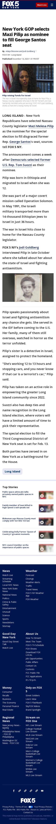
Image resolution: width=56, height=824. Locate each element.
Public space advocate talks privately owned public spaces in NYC (17, 494)
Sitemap (6, 626)
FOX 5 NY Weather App (35, 594)
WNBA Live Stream (31, 770)
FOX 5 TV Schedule (35, 645)
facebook (13, 790)
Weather (31, 571)
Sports (5, 618)
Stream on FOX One (33, 719)
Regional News (8, 719)
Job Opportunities (34, 658)
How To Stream (33, 638)
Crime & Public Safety (9, 603)
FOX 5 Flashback (34, 702)
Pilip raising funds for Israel (16, 95)
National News (9, 594)
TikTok (25, 790)
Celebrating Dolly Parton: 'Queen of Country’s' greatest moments (19, 532)
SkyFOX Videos (33, 706)
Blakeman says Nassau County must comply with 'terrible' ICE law (19, 519)
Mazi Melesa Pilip (41, 126)
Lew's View (31, 699)
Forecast (30, 575)
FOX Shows (31, 648)
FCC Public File (33, 672)
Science (6, 615)
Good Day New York (9, 635)
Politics (5, 598)
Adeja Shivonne (12, 51)
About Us (32, 633)
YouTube (31, 790)
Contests (30, 669)
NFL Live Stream (34, 725)
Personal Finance (10, 706)
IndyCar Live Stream (31, 746)
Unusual (6, 611)
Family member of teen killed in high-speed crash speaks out (17, 506)
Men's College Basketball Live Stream (33, 754)
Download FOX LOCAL (33, 653)
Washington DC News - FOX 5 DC (10, 741)
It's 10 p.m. (31, 680)
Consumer (7, 691)
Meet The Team (33, 641)
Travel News (32, 589)
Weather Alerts (33, 582)
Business (6, 699)
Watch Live (42, 5)
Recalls (5, 695)
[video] (46, 495)
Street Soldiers (33, 695)
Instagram (19, 790)
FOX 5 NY (6, 55)
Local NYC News (10, 585)
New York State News (9, 590)
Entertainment (9, 608)
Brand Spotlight (33, 709)
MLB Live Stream (34, 735)
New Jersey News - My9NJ (11, 726)
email (42, 790)
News (6, 571)
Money (6, 687)
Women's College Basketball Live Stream (34, 763)
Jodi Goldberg (29, 51)
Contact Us (31, 665)
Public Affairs (32, 662)
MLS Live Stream (34, 775)
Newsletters (8, 622)
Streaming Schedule (7, 580)
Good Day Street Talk (10, 643)
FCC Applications (34, 676)
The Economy (9, 702)
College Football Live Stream (33, 730)
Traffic (29, 585)
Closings (30, 578)
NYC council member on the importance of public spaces (15, 546)
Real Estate (7, 709)
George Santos (20, 142)
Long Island (16, 55)
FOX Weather (32, 599)
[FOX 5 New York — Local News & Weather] (11, 4)
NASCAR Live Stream (32, 740)
